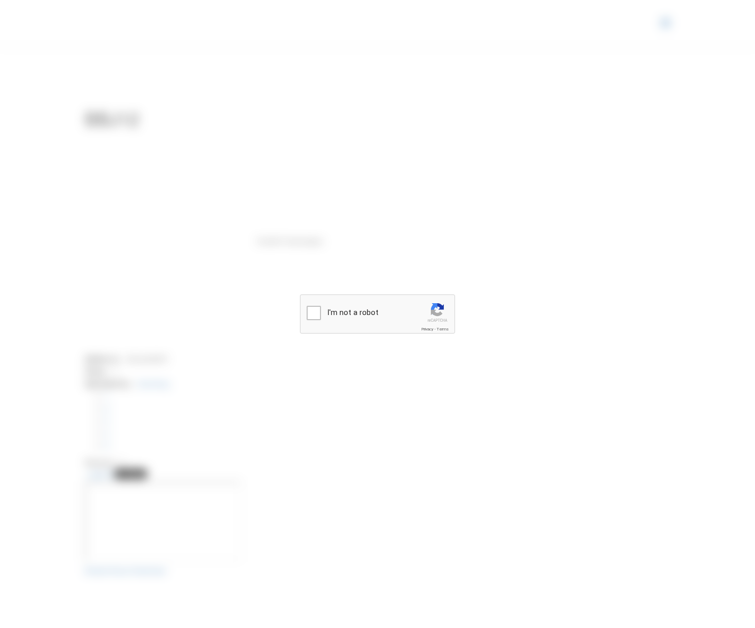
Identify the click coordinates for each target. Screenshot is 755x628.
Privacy (427, 329)
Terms (443, 329)
